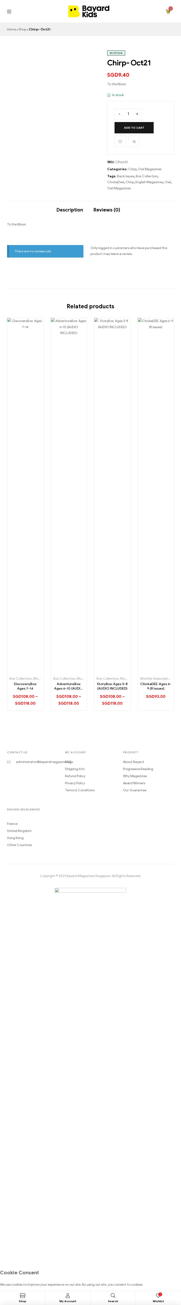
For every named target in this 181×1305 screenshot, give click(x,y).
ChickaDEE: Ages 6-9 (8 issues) (155, 686)
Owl (168, 182)
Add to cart (134, 127)
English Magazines (149, 182)
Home (11, 29)
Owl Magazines (149, 169)
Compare (134, 141)
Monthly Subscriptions (156, 679)
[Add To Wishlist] (120, 141)
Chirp (132, 169)
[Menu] (35, 11)
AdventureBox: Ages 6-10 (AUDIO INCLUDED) (68, 686)
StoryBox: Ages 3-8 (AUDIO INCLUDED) (112, 686)
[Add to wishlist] (25, 670)
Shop (22, 29)
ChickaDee (115, 182)
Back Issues (125, 176)
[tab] (69, 207)
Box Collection (147, 176)
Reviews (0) (106, 210)
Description (69, 210)
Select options (14, 670)
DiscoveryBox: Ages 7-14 (25, 686)
